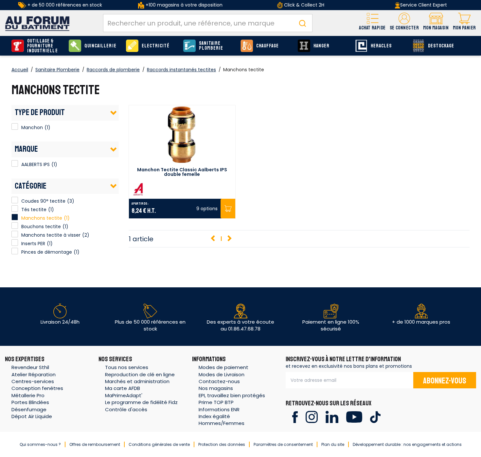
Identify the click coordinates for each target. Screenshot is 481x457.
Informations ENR (219, 409)
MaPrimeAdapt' (123, 395)
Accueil (19, 69)
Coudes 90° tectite (43, 201)
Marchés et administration (137, 381)
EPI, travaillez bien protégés (232, 395)
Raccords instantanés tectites (181, 69)
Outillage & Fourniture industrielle (42, 46)
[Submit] (302, 23)
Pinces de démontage (46, 252)
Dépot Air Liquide (31, 416)
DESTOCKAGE (441, 46)
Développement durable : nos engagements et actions (407, 444)
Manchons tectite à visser (50, 235)
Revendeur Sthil (30, 367)
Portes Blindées (30, 402)
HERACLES (381, 46)
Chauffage (267, 46)
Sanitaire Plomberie (211, 45)
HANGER (321, 46)
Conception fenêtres (37, 388)
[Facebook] (295, 416)
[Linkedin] (332, 416)
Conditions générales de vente (159, 444)
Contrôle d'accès (126, 409)
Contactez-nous (219, 381)
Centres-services (32, 381)
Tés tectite (33, 209)
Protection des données (221, 444)
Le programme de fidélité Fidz (141, 402)
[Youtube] (354, 416)
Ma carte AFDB (122, 388)
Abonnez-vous (444, 381)
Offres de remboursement (94, 444)
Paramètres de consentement (283, 444)
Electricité (156, 46)
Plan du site (332, 444)
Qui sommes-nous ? (40, 444)
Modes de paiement (223, 367)
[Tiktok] (375, 416)
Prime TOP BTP (216, 402)
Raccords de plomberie (113, 69)
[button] (404, 23)
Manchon (14, 126)
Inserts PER (33, 243)
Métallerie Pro (28, 395)
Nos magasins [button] (216, 388)
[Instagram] (312, 416)
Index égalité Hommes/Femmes (221, 420)
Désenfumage (28, 409)
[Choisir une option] (228, 208)
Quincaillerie (100, 46)
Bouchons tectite (41, 226)
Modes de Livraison (221, 374)
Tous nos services (126, 367)
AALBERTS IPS (14, 163)
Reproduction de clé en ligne (140, 374)
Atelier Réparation (33, 374)
